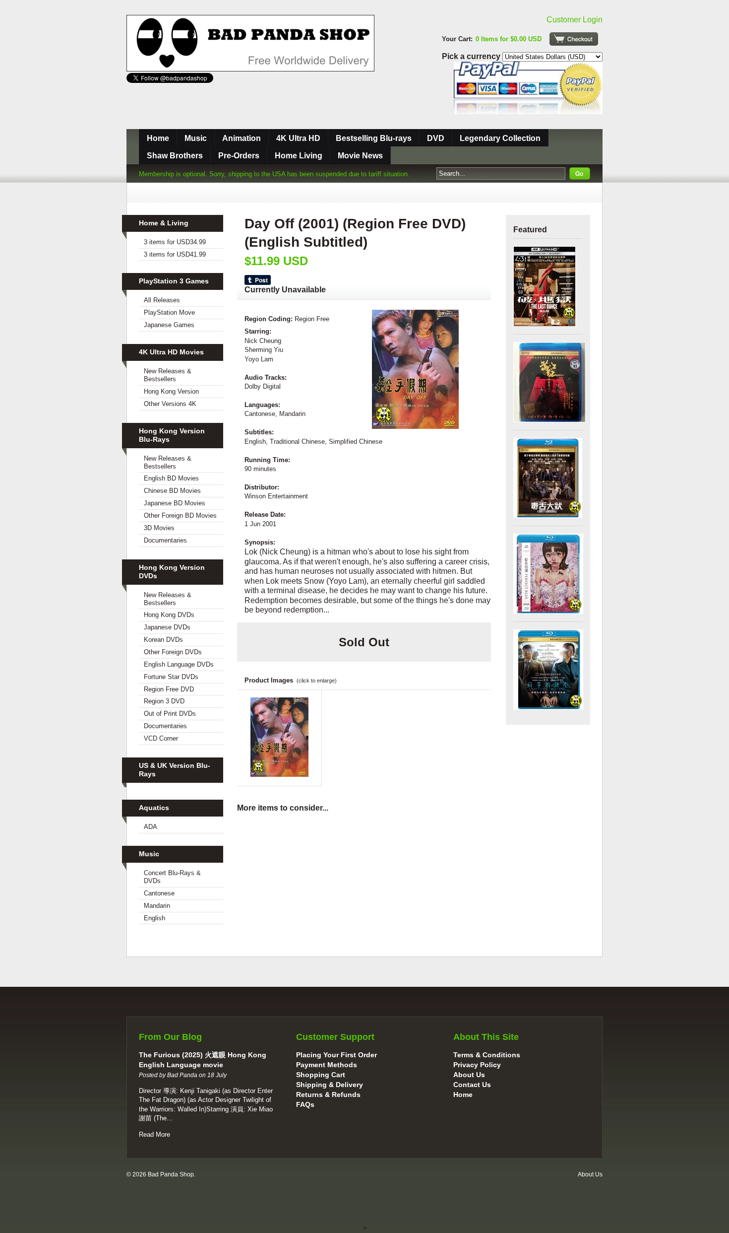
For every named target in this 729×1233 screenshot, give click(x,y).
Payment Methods (326, 1065)
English (154, 918)
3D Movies (159, 528)
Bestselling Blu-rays (374, 138)
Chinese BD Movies (172, 490)
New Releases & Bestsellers (167, 375)
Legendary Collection (500, 138)
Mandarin (157, 905)
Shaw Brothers (175, 155)
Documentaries (165, 540)
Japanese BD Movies (174, 503)
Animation (241, 138)
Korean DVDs (163, 639)
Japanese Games (169, 325)
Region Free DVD (169, 689)
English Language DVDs (179, 664)
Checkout (573, 39)
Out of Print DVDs (170, 713)
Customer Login (575, 19)
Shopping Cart (320, 1075)
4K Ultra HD (298, 138)
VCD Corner (161, 738)
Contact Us (472, 1085)
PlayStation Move (169, 312)
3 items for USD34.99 (175, 242)
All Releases (162, 300)
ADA (150, 826)
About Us (469, 1075)
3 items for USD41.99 (175, 254)
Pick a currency (472, 56)
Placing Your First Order (336, 1055)
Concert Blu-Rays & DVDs (172, 877)
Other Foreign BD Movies (180, 515)
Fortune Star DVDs (171, 677)
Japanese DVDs (167, 627)
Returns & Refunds (328, 1094)
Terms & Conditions (486, 1055)
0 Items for (509, 39)
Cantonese (159, 893)
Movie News (360, 155)
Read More (154, 1134)
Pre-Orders (238, 155)
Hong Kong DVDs (169, 614)
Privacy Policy (477, 1065)
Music (195, 138)
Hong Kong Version (171, 391)
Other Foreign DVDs (173, 652)
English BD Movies (171, 478)
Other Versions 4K (170, 404)
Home (158, 138)
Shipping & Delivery (329, 1085)
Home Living (298, 155)
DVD (435, 138)
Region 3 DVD (164, 701)
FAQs (305, 1104)
